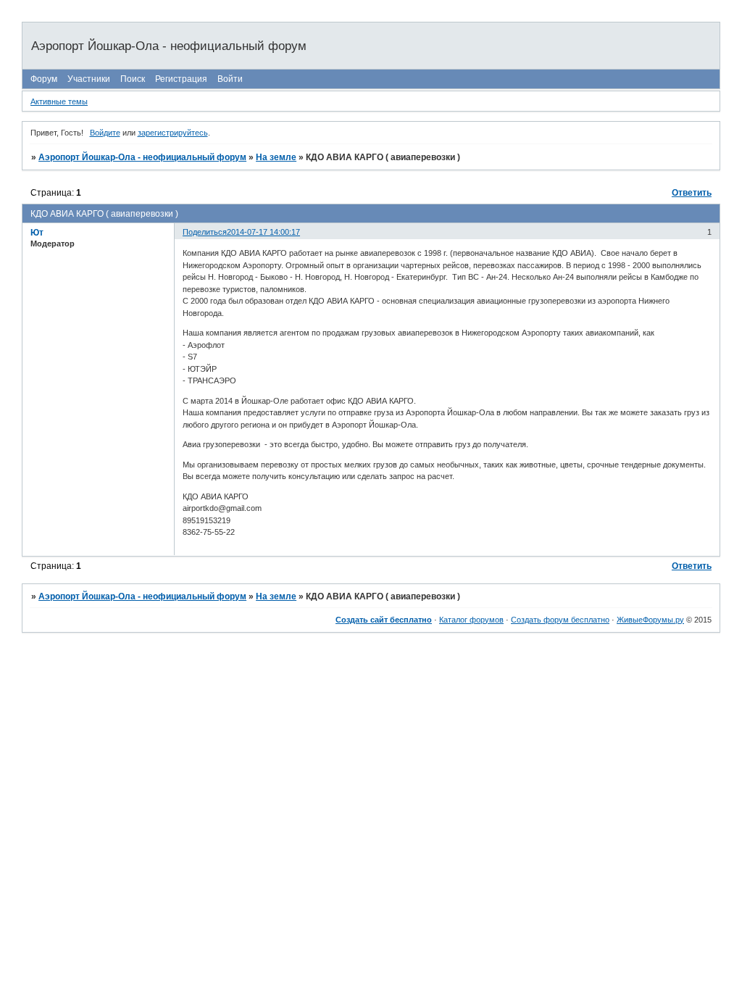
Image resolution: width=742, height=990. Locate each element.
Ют (36, 233)
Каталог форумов (471, 619)
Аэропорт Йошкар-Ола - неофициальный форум (142, 157)
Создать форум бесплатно (560, 619)
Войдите (105, 132)
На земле (276, 157)
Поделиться (205, 232)
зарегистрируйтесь (173, 132)
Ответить (692, 193)
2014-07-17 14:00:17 (263, 232)
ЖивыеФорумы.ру (650, 619)
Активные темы (59, 101)
